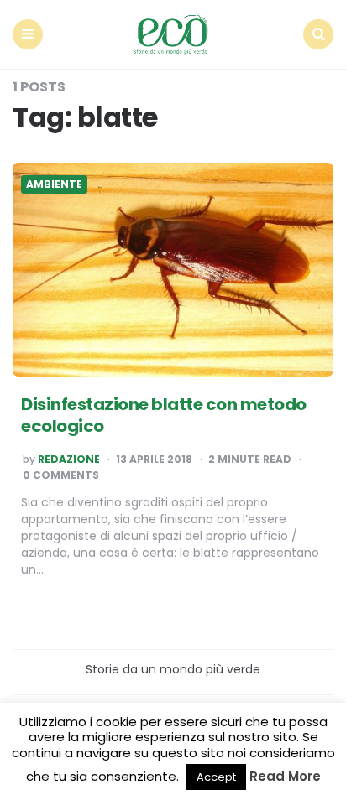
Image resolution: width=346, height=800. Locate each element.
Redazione (69, 459)
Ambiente (54, 184)
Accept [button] (216, 777)
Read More (285, 776)
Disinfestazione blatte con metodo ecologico (164, 415)
